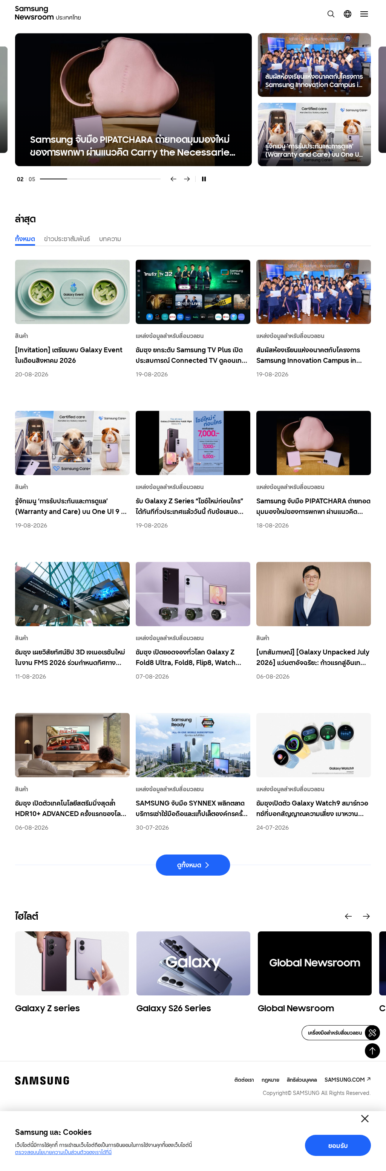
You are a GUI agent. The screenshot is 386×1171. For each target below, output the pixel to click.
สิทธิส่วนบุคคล (302, 1079)
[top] (372, 1050)
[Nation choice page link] (347, 14)
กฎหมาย (270, 1079)
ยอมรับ (338, 1145)
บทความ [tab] (110, 238)
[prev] (173, 179)
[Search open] (331, 14)
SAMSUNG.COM (345, 1079)
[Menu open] (364, 14)
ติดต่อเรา (244, 1079)
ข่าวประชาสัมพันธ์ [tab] (67, 238)
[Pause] (204, 179)
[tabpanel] (193, 99)
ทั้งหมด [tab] (25, 238)
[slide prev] (348, 916)
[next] (187, 179)
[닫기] (365, 1119)
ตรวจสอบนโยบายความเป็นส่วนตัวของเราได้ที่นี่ (63, 1152)
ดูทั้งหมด (189, 864)
